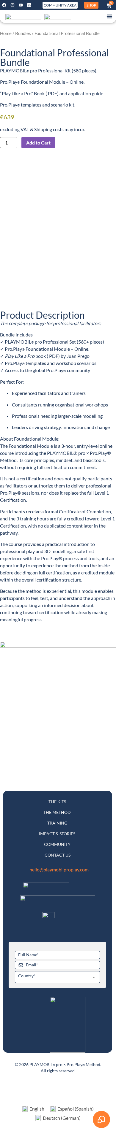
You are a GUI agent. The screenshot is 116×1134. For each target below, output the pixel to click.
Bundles (23, 33)
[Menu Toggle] (109, 16)
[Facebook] (4, 5)
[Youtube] (21, 5)
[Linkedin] (29, 5)
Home (6, 33)
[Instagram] (12, 5)
